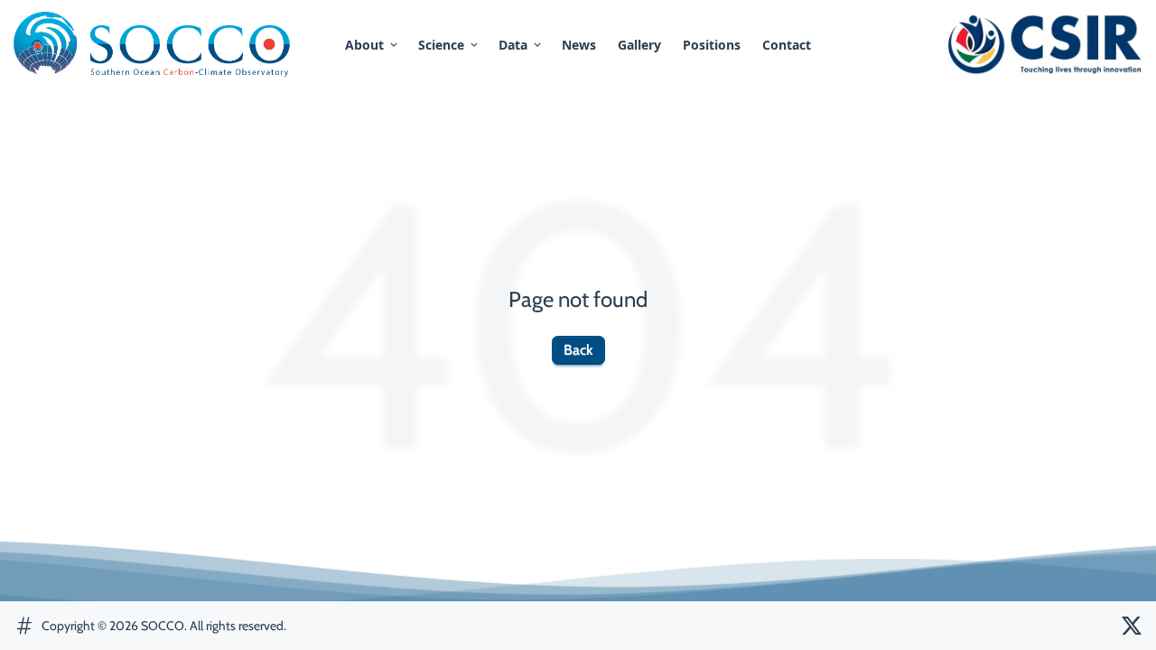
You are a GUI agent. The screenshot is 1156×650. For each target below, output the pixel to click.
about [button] (364, 44)
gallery (639, 44)
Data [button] (513, 44)
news (579, 44)
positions (712, 44)
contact (786, 44)
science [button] (441, 44)
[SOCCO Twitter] (1132, 626)
